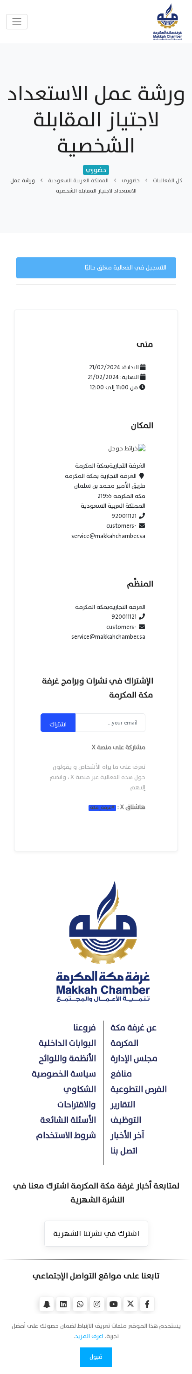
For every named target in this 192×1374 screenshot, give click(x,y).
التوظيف (125, 1120)
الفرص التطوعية (138, 1089)
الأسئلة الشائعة (68, 1120)
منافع (121, 1074)
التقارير (122, 1105)
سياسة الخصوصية (64, 1074)
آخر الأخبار (127, 1135)
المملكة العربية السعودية (78, 180)
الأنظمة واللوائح (67, 1058)
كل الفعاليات (167, 180)
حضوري (131, 180)
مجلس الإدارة (134, 1058)
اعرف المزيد (89, 1336)
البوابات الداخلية (67, 1043)
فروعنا (84, 1028)
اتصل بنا (123, 1151)
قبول (96, 1357)
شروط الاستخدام (66, 1135)
